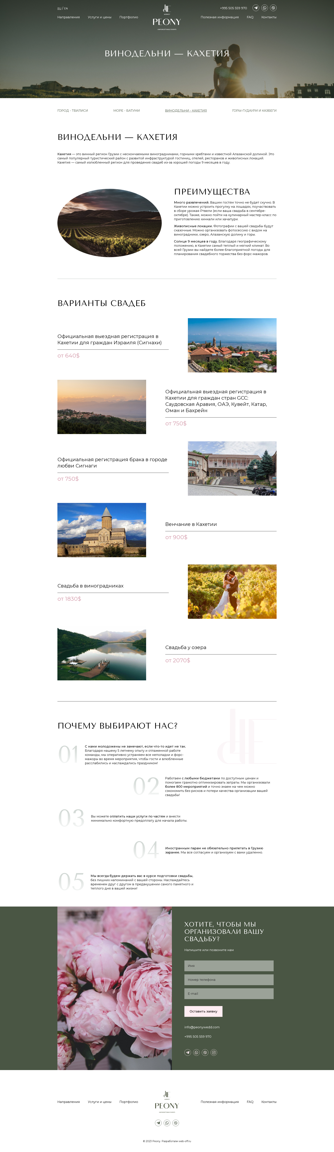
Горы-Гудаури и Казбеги (254, 111)
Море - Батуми (126, 111)
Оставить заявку (203, 1011)
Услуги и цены (100, 17)
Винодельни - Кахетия (186, 111)
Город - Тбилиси (72, 111)
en (66, 8)
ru (59, 8)
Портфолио (129, 17)
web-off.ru (185, 1141)
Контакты (269, 17)
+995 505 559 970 (233, 8)
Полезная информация (220, 17)
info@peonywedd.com (202, 1027)
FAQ (250, 17)
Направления (68, 17)
